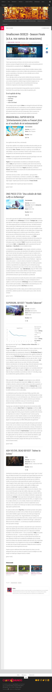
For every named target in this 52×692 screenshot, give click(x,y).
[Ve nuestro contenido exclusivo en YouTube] (36, 680)
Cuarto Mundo (15, 684)
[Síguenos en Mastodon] (39, 680)
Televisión (14, 1)
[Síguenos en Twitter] (43, 680)
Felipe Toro (17, 42)
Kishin (9, 42)
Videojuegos (37, 1)
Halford (12, 42)
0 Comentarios (45, 28)
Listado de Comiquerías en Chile (10, 21)
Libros (43, 1)
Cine (9, 1)
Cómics (3, 1)
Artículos (11, 5)
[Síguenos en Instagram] (46, 680)
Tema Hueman (17, 689)
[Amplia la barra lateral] (2, 28)
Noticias (20, 1)
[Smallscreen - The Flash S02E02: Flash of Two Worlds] (36, 568)
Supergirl (19, 582)
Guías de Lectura (41, 21)
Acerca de (31, 675)
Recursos (24, 675)
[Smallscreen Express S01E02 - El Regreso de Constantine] (24, 568)
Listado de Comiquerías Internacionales (27, 21)
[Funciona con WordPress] (8, 689)
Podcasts (4, 5)
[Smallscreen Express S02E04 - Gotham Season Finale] (11, 568)
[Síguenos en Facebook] (41, 680)
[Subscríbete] (48, 680)
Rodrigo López (18, 687)
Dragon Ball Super (14, 582)
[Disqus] (27, 615)
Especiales (5, 24)
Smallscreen (9, 28)
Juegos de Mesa (28, 1)
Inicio (18, 675)
